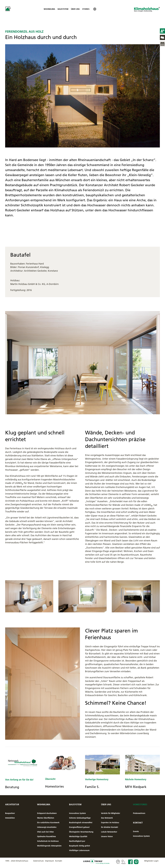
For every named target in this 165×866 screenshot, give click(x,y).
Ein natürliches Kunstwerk (48, 822)
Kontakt (138, 822)
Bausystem (63, 9)
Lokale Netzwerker (109, 832)
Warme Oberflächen (45, 818)
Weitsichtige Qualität (78, 836)
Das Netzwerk (107, 818)
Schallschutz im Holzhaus (48, 841)
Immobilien (10, 818)
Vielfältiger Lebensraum (79, 850)
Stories (85, 9)
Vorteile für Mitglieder (110, 813)
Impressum (49, 861)
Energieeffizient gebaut (79, 827)
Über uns (75, 9)
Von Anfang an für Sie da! (19, 779)
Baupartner (10, 813)
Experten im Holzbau (110, 822)
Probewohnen (139, 813)
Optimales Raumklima (46, 836)
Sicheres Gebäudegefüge (80, 818)
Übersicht (50, 778)
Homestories (140, 804)
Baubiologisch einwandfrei (80, 822)
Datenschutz (38, 861)
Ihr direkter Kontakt (109, 827)
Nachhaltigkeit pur (77, 841)
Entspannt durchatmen (47, 813)
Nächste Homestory (135, 779)
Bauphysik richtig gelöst (79, 846)
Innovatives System (77, 813)
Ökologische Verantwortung (81, 832)
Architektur (12, 804)
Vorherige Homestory (96, 779)
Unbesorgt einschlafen (46, 827)
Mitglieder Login (151, 861)
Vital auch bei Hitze (45, 832)
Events (136, 831)
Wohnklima (49, 9)
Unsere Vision (107, 836)
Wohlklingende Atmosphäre (49, 846)
